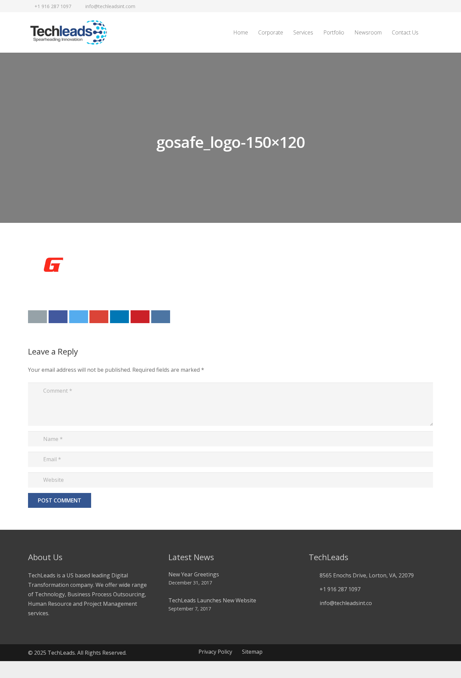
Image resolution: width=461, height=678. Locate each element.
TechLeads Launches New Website (212, 600)
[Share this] (58, 316)
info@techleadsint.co (346, 603)
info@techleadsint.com (110, 6)
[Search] (430, 32)
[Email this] (37, 316)
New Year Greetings (193, 574)
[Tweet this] (78, 316)
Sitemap (252, 651)
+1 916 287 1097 (52, 6)
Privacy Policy (215, 651)
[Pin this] (140, 316)
